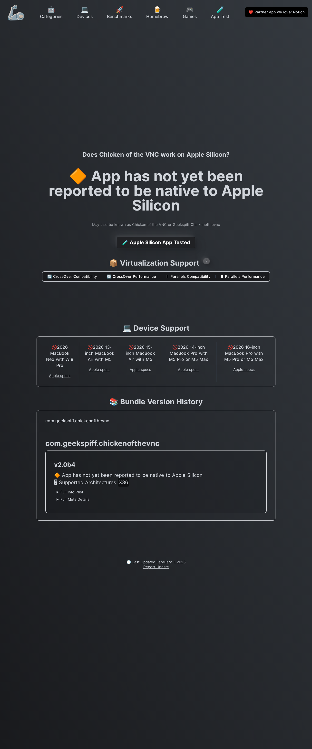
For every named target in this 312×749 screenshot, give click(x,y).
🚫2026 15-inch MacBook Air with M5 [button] (140, 353)
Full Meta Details (74, 499)
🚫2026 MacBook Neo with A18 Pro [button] (59, 356)
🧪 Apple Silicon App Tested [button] (156, 242)
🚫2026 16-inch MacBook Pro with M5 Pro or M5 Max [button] (243, 353)
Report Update (156, 567)
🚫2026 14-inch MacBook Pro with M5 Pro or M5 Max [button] (188, 353)
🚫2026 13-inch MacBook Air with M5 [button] (99, 353)
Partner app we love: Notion (277, 12)
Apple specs (59, 375)
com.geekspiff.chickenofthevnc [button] (77, 420)
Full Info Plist (71, 492)
